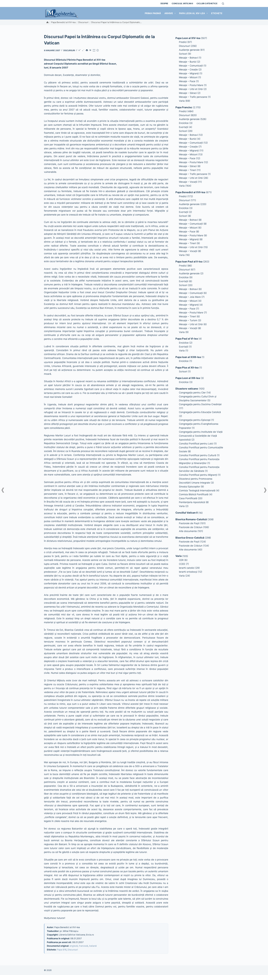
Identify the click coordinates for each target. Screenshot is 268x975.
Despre (164, 3)
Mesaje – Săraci (188, 93)
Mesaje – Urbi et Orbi (191, 89)
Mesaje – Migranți (189, 73)
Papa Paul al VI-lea (186, 338)
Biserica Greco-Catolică (189, 537)
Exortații (183, 127)
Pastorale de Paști (189, 523)
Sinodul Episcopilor (189, 486)
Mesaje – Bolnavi (188, 57)
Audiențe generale (189, 49)
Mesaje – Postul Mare (191, 85)
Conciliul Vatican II (182, 3)
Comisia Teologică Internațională (197, 490)
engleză (74, 946)
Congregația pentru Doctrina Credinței (200, 404)
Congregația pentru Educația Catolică (200, 412)
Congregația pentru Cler (192, 392)
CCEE (182, 564)
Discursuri (83, 22)
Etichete (216, 13)
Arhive (168, 13)
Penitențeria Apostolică (192, 502)
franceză (83, 946)
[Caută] (223, 4)
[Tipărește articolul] (87, 50)
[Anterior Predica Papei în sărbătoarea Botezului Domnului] (2, 490)
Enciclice (184, 123)
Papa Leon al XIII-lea (187, 378)
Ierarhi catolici (186, 567)
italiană (93, 946)
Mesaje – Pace (187, 81)
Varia (182, 100)
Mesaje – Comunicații (191, 65)
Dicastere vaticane (186, 388)
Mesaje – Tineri (187, 170)
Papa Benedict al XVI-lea (63, 22)
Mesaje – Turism (188, 320)
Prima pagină (153, 13)
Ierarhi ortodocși (188, 571)
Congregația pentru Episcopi (194, 420)
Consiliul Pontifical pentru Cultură (197, 455)
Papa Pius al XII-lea (186, 367)
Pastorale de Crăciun (190, 527)
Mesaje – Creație (188, 69)
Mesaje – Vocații (188, 181)
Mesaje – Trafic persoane (193, 97)
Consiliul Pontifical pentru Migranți (198, 474)
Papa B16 (61, 949)
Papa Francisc (183, 107)
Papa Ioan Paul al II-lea (188, 261)
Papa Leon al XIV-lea (192, 13)
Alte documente (188, 531)
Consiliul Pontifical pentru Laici (196, 443)
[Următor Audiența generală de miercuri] (265, 490)
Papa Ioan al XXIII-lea (188, 357)
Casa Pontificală (188, 498)
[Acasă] (47, 22)
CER (181, 560)
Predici (183, 42)
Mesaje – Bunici (187, 61)
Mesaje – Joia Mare (190, 297)
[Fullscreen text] (94, 50)
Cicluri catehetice (207, 3)
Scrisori (183, 53)
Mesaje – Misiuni (188, 77)
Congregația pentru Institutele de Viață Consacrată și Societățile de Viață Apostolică (200, 435)
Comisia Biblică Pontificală (193, 494)
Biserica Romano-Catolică (191, 519)
